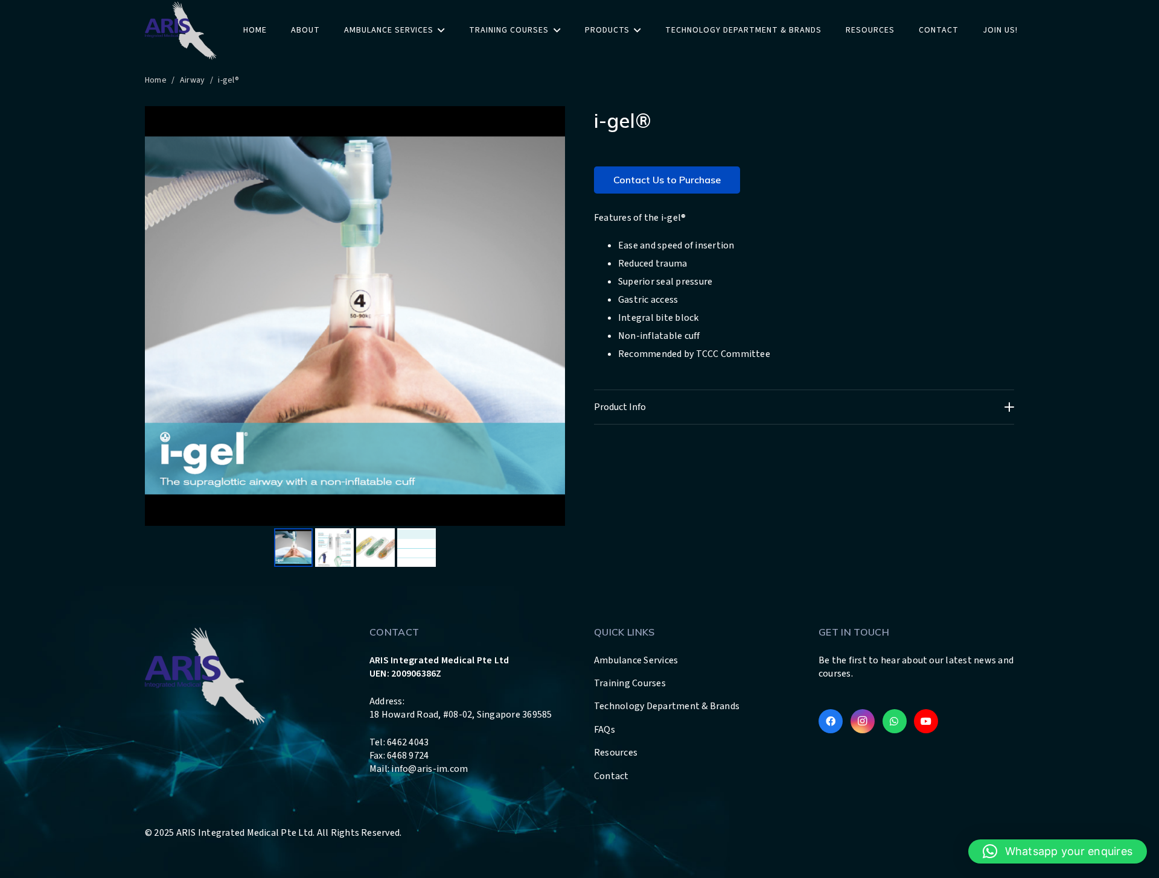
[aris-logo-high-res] (181, 30)
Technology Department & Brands (666, 706)
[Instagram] (863, 721)
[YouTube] (926, 721)
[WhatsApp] (895, 721)
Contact (611, 776)
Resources (615, 752)
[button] (1057, 851)
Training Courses (630, 683)
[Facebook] (831, 721)
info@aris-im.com (429, 768)
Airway (192, 80)
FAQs (604, 729)
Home (156, 80)
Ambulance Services (636, 660)
